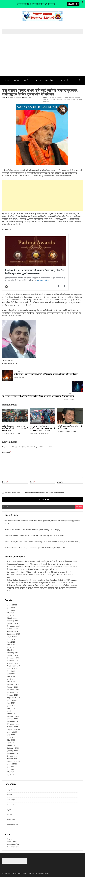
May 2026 (11, 613)
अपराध (38, 80)
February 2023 (13, 716)
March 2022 (11, 745)
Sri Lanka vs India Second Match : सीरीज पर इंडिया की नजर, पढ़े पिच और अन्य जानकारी (34, 536)
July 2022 (11, 735)
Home (7, 80)
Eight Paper (32, 874)
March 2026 (11, 618)
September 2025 (13, 634)
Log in (9, 839)
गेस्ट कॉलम (8, 89)
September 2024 (13, 666)
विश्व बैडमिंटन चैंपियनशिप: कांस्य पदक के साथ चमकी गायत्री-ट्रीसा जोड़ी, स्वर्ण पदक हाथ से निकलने (38, 562)
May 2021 (11, 772)
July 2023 (11, 703)
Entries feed (11, 842)
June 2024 (11, 674)
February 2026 (13, 621)
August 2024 (12, 669)
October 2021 (12, 759)
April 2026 (11, 616)
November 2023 (13, 692)
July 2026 (11, 608)
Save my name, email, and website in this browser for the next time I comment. (35, 493)
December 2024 (13, 658)
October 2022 (12, 727)
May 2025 (11, 645)
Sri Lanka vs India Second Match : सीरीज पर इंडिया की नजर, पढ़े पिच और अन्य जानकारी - (37, 572)
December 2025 (13, 626)
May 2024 (11, 676)
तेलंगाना (16, 80)
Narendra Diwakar (75, 97)
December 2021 (13, 753)
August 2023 (12, 700)
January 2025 (12, 655)
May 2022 (11, 740)
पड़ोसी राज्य (27, 80)
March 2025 (11, 650)
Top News (52, 97)
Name (5, 482)
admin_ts (27, 97)
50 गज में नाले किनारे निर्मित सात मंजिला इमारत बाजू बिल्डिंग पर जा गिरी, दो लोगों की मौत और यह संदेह (42, 583)
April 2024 (11, 679)
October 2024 (12, 663)
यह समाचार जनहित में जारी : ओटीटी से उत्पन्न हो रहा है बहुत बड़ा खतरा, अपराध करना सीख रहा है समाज (38, 396)
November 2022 (13, 724)
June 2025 (11, 642)
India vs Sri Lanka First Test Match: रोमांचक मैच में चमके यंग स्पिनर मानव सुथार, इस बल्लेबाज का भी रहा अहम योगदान (41, 575)
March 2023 (11, 714)
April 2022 (11, 743)
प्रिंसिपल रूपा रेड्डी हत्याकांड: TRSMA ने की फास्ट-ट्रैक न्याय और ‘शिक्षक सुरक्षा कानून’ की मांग (35, 548)
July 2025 (11, 639)
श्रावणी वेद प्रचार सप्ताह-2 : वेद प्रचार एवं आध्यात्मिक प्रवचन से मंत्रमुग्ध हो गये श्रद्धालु (32, 530)
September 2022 (13, 729)
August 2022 (12, 732)
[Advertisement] (42, 59)
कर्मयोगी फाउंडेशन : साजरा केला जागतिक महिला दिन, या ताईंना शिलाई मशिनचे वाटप (15, 428)
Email (32, 482)
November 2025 (13, 629)
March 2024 (11, 682)
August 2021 (12, 764)
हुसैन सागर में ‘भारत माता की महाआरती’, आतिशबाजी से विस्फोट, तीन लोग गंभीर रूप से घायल (46, 374)
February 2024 (13, 684)
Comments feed (13, 844)
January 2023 (12, 719)
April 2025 (11, 647)
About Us (28, 89)
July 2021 (10, 767)
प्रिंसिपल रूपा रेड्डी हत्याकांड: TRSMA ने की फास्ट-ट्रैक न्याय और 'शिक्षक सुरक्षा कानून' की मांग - (38, 585)
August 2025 (12, 637)
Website (60, 482)
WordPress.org (12, 847)
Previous (18, 371)
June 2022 (11, 737)
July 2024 (11, 671)
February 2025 (13, 653)
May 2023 (11, 708)
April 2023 (11, 711)
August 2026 (12, 605)
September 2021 (13, 761)
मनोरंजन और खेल (63, 80)
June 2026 (11, 610)
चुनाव (18, 89)
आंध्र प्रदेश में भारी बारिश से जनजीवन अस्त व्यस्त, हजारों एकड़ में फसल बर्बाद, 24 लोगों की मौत (42, 428)
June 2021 (11, 769)
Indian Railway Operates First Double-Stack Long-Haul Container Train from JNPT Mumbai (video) (42, 542)
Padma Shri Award (48, 99)
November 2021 (13, 756)
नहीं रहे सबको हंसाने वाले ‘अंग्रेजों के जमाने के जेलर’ (69, 427)
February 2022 (13, 748)
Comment (6, 452)
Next (71, 393)
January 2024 (12, 687)
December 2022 (13, 722)
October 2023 (12, 695)
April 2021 (11, 775)
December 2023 (13, 690)
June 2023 (11, 706)
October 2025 (12, 631)
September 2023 (13, 698)
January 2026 (12, 623)
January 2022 (12, 751)
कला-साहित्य (49, 80)
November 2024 (13, 661)
